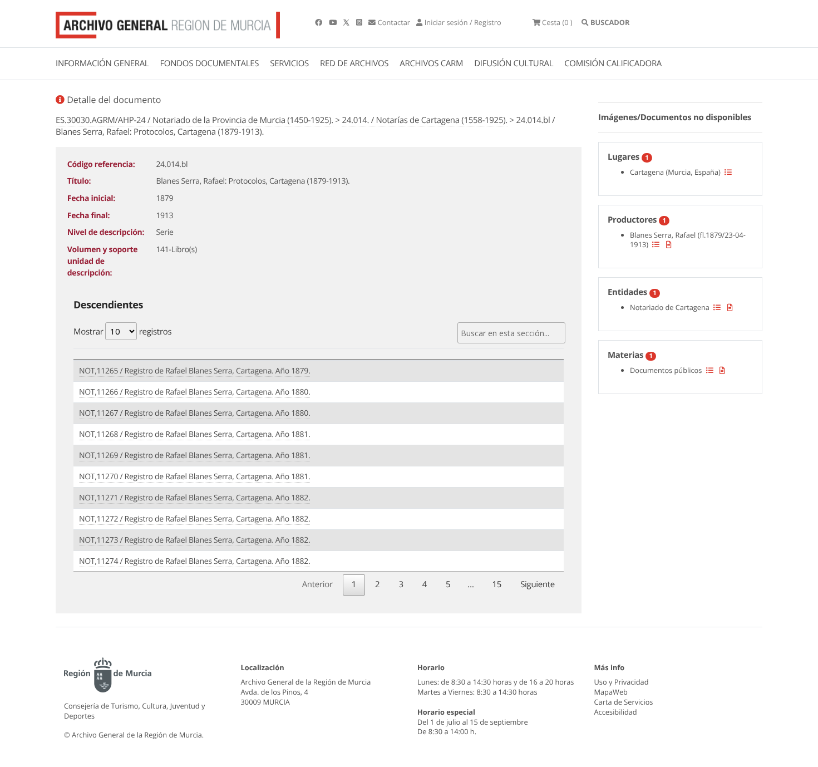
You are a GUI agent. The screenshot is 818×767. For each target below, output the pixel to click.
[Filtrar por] (728, 172)
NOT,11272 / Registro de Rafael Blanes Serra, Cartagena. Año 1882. (194, 519)
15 (497, 584)
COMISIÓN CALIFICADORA (613, 63)
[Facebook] (319, 22)
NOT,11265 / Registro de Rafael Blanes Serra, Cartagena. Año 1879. (194, 371)
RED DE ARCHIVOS (354, 63)
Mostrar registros (122, 331)
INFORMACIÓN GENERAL (102, 63)
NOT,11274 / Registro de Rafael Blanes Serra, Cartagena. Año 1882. (194, 561)
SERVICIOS (289, 63)
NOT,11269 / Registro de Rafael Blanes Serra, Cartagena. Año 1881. (194, 455)
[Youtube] (333, 22)
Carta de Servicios (623, 702)
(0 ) (557, 22)
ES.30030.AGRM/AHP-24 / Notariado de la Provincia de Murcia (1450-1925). (194, 120)
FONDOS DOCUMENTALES (209, 63)
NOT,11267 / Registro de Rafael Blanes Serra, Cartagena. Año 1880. (194, 413)
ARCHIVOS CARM (431, 63)
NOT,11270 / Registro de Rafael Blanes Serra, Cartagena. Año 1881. (194, 476)
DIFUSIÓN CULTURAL (513, 63)
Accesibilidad (615, 712)
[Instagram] (360, 22)
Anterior (317, 584)
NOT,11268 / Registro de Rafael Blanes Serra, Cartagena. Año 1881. (194, 434)
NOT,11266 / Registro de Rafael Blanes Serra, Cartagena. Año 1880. (194, 392)
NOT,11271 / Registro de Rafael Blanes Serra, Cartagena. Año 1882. (194, 498)
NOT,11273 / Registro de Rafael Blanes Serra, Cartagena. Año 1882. (194, 540)
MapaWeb (611, 692)
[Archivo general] (168, 23)
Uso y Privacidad (621, 682)
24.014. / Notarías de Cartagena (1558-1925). (424, 120)
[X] (347, 22)
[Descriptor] (669, 244)
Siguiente (537, 584)
